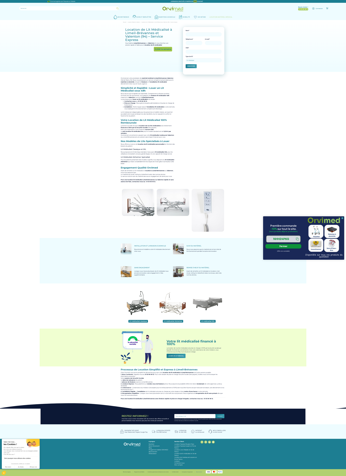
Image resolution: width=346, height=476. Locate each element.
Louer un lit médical (176, 356)
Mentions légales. (127, 471)
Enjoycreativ (190, 471)
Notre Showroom (154, 446)
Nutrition (151, 444)
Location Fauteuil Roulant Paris (184, 444)
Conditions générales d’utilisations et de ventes (158, 471)
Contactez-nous (179, 463)
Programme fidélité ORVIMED (158, 450)
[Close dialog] (342, 218)
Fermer (283, 246)
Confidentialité (175, 471)
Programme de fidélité (139, 471)
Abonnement (199, 471)
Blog (150, 448)
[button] (283, 239)
